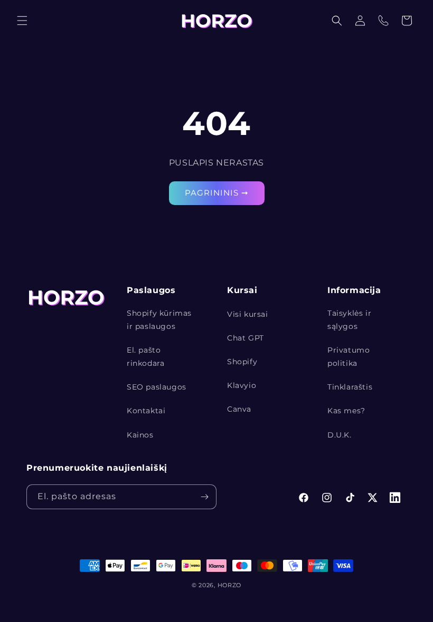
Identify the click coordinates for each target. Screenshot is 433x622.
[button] (22, 20)
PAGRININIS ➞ (217, 193)
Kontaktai (146, 410)
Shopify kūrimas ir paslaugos (159, 319)
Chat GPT (245, 338)
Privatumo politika (348, 356)
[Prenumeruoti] (204, 496)
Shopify (242, 361)
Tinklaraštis (349, 387)
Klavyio (241, 385)
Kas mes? (346, 410)
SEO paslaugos (156, 387)
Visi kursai (247, 314)
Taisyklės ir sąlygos (349, 319)
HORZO (230, 585)
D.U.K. (339, 435)
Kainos (140, 435)
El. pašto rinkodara (145, 356)
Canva (239, 409)
